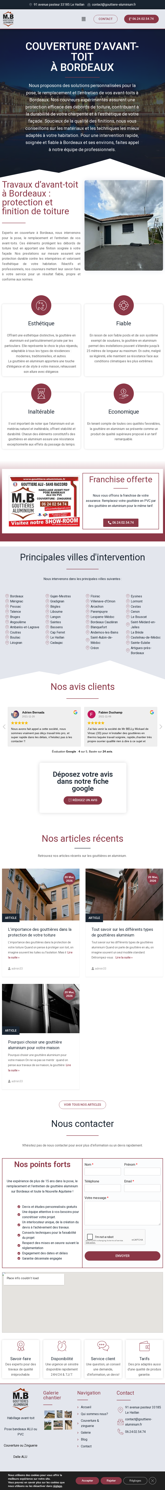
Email (129, 1181)
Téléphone (92, 1181)
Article (10, 917)
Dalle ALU (20, 1457)
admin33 (17, 968)
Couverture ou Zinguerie (20, 1445)
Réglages (135, 1481)
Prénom (130, 1164)
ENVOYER (123, 1256)
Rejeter (111, 1481)
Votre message (96, 1198)
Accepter (87, 1481)
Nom (89, 1164)
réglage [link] (57, 1486)
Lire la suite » (123, 957)
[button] (106, 19)
